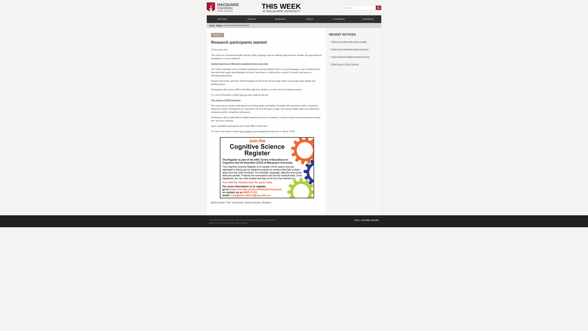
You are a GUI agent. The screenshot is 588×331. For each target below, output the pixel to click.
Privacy (357, 220)
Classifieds (339, 19)
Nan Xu (243, 95)
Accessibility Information (370, 220)
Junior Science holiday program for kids (350, 56)
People (309, 19)
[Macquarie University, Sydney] (223, 7)
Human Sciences (252, 202)
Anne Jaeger (246, 131)
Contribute (368, 19)
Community (237, 202)
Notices (251, 19)
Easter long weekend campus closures (350, 49)
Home (211, 25)
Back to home (217, 202)
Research (280, 19)
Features (222, 19)
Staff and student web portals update (349, 41)
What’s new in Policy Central (345, 64)
